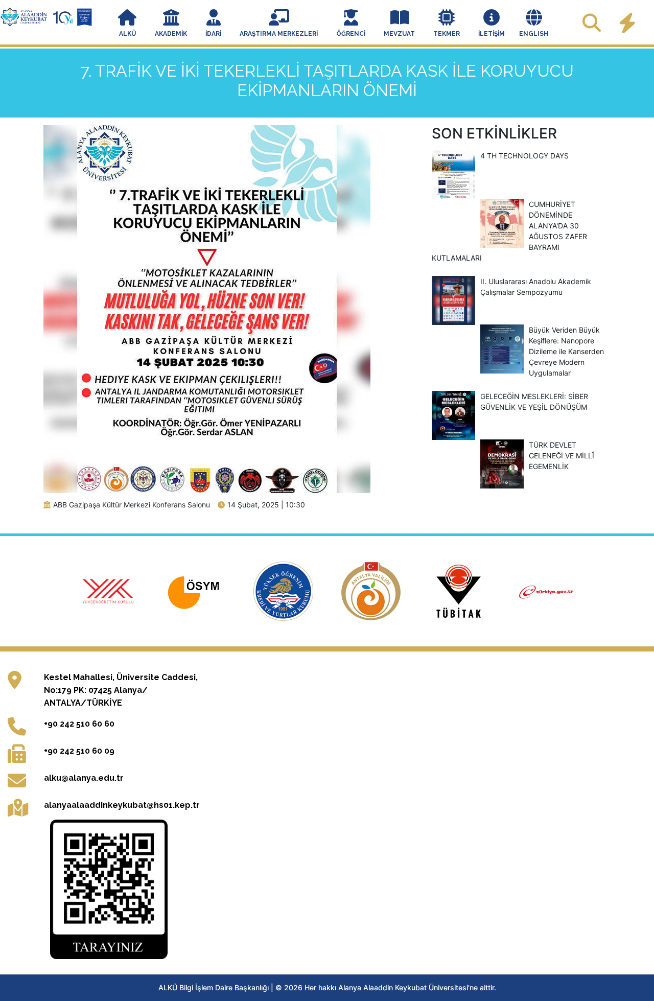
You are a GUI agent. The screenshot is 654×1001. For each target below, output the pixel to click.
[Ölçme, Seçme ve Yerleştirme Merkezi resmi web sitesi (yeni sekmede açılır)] (197, 590)
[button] (127, 24)
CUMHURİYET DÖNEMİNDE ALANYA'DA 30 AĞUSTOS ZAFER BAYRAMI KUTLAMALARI (509, 231)
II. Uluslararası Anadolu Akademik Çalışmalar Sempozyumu (535, 286)
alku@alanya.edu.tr (84, 778)
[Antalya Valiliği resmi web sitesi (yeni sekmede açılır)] (372, 590)
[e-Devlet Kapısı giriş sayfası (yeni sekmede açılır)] (546, 590)
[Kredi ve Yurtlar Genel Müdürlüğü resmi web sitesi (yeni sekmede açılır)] (285, 590)
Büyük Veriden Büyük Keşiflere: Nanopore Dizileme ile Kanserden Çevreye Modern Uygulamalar (566, 351)
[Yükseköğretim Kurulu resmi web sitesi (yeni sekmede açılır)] (109, 590)
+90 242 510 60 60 (79, 724)
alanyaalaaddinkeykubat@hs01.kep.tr (122, 805)
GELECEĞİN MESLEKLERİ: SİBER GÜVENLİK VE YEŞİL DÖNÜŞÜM (534, 401)
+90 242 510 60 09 (79, 751)
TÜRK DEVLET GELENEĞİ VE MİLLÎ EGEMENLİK (561, 455)
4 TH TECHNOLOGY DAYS (524, 155)
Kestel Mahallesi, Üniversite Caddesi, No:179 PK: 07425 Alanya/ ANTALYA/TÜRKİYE (121, 690)
